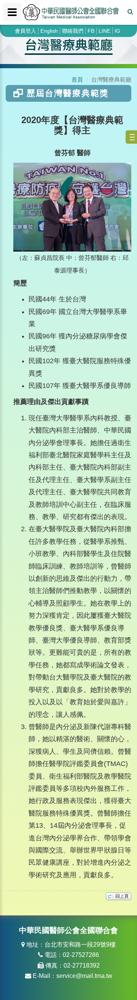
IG (117, 31)
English (49, 31)
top (118, 896)
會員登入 (25, 31)
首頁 (77, 79)
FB (91, 31)
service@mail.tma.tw (84, 976)
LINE (104, 31)
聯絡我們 (72, 31)
